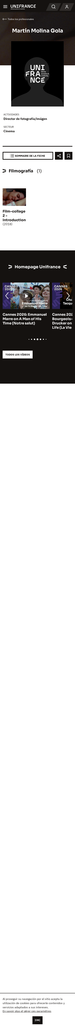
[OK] (37, 1020)
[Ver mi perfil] (67, 7)
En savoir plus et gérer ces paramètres (27, 1011)
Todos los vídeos (17, 354)
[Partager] (59, 156)
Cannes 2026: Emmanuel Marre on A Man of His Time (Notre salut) (25, 318)
